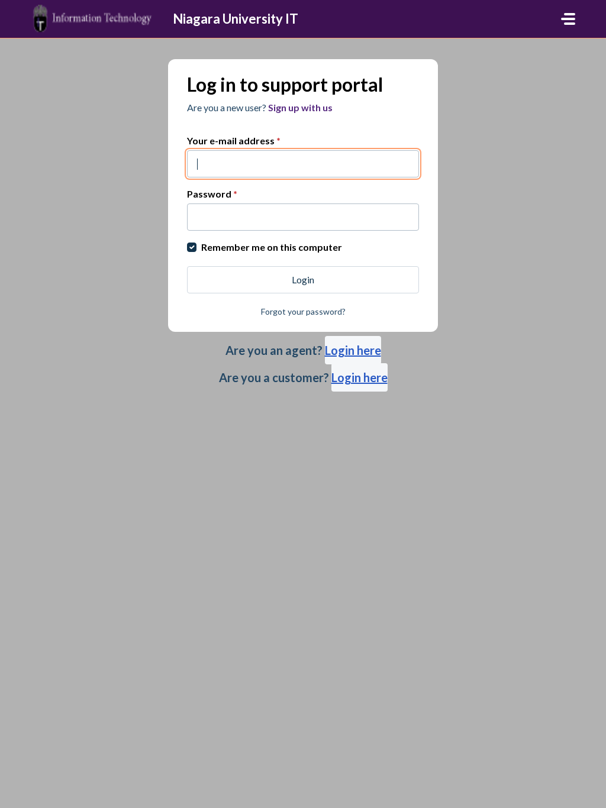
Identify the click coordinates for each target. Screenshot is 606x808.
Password (212, 193)
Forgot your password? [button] (303, 311)
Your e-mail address (234, 140)
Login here (353, 350)
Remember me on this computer (271, 247)
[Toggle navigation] (568, 19)
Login (303, 279)
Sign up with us (300, 107)
